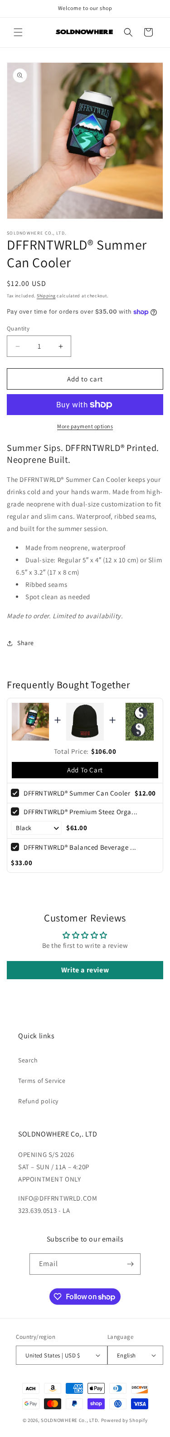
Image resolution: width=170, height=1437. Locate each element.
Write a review (85, 970)
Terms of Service (42, 1080)
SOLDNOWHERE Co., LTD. (70, 1420)
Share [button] (25, 643)
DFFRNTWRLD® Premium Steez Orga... (81, 811)
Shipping (46, 296)
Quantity (18, 328)
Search (28, 1060)
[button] (18, 32)
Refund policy (38, 1101)
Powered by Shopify (124, 1420)
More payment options (85, 426)
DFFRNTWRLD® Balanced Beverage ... (80, 847)
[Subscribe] (130, 1264)
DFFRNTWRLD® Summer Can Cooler (77, 793)
